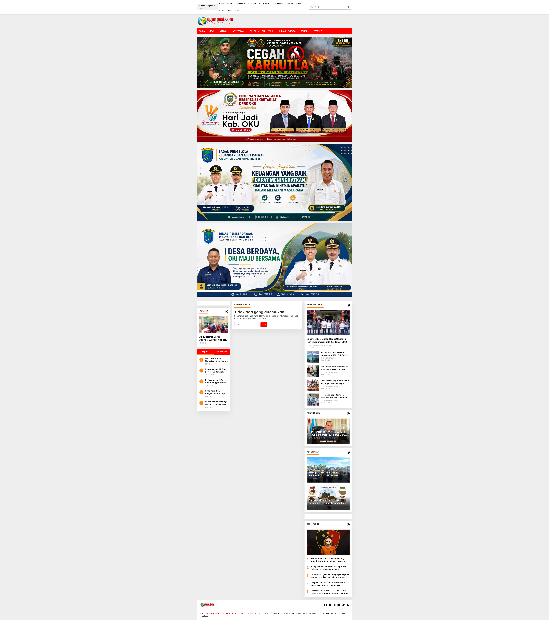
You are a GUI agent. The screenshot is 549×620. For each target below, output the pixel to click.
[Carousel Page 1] (321, 441)
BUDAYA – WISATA (330, 613)
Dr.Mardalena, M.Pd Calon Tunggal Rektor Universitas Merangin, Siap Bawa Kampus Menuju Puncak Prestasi (216, 381)
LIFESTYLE (203, 616)
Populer (205, 351)
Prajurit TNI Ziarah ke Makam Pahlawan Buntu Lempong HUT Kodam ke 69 (330, 584)
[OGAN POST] (215, 20)
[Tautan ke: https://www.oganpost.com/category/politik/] (226, 311)
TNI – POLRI (313, 613)
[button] (349, 7)
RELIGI (344, 613)
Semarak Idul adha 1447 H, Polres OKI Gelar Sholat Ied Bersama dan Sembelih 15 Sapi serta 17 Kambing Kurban (330, 592)
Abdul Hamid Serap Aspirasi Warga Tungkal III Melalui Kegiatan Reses (213, 338)
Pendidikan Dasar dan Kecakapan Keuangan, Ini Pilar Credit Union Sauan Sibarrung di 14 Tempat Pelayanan (327, 431)
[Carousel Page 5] (335, 441)
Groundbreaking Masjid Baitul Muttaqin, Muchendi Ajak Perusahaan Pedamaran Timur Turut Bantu (335, 382)
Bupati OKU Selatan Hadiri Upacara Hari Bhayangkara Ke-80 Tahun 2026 (327, 340)
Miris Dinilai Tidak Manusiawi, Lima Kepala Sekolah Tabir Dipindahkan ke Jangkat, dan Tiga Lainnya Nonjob (216, 359)
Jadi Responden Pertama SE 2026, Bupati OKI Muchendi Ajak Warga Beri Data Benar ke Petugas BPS (334, 367)
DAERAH (276, 613)
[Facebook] (325, 605)
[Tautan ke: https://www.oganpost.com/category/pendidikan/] (348, 413)
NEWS (266, 613)
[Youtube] (339, 605)
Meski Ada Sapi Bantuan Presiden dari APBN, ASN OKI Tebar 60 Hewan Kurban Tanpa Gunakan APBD (334, 396)
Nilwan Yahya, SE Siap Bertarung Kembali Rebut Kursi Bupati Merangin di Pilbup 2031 (216, 370)
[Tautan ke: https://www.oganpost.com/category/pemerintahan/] (348, 305)
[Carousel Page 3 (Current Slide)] (328, 441)
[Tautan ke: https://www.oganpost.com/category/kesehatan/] (348, 452)
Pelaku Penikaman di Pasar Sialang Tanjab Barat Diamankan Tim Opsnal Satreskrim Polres (328, 559)
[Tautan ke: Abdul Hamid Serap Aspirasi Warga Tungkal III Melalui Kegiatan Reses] (213, 324)
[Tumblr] (330, 605)
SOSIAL (257, 613)
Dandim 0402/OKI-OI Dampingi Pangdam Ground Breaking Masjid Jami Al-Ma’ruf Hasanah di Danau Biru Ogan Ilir (330, 575)
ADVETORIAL (289, 613)
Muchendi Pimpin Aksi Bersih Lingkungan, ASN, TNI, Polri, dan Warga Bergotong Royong (334, 353)
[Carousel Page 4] (331, 441)
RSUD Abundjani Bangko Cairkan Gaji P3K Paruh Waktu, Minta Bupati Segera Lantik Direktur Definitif (216, 392)
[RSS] (348, 605)
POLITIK (301, 613)
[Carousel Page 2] (324, 441)
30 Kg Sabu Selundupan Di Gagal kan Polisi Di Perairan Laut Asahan (328, 567)
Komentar (222, 351)
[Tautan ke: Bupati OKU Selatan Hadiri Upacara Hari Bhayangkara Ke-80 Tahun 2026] (328, 322)
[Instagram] (334, 605)
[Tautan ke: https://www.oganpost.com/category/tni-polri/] (348, 524)
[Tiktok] (343, 605)
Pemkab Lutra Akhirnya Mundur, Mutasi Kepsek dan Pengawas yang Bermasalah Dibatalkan (216, 402)
